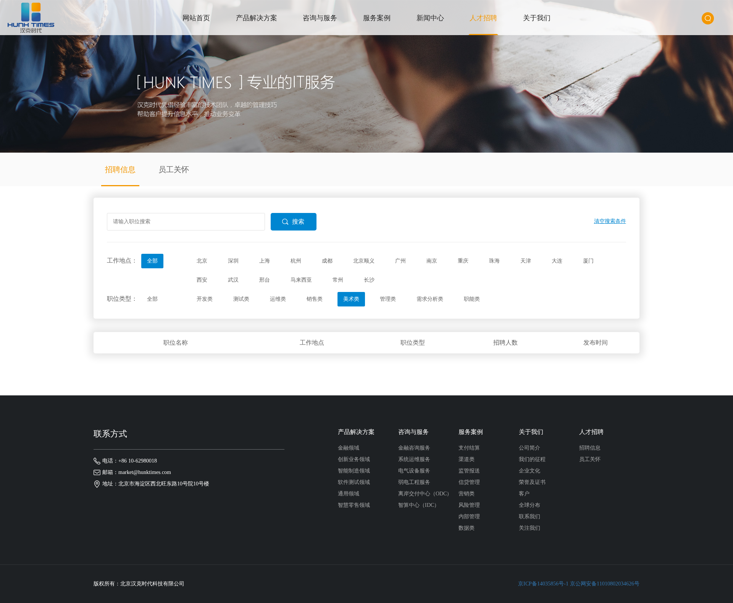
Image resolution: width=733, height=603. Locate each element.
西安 (202, 280)
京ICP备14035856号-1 (543, 584)
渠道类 (467, 459)
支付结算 (469, 448)
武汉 (233, 280)
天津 (525, 261)
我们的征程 (532, 459)
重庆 (463, 261)
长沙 (369, 280)
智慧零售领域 (354, 505)
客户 (524, 494)
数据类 (467, 528)
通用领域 (348, 494)
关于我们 (537, 18)
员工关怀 (173, 169)
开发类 (205, 299)
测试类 (241, 299)
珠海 (494, 261)
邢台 (264, 280)
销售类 (315, 299)
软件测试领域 (354, 482)
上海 (264, 261)
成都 (327, 261)
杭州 (296, 261)
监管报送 (469, 471)
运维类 (278, 299)
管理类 (388, 299)
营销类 (467, 494)
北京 (202, 261)
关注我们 (529, 528)
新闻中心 (430, 18)
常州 (338, 280)
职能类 (472, 299)
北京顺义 (364, 261)
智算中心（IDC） (418, 505)
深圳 (233, 261)
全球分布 (529, 505)
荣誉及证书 (532, 482)
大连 (557, 261)
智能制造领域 (354, 471)
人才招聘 (483, 18)
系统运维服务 (414, 459)
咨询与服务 (320, 18)
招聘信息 (120, 169)
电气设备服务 (414, 471)
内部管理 (469, 516)
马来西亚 (301, 280)
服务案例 (377, 18)
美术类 (351, 299)
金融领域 (348, 448)
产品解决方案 (256, 18)
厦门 (588, 261)
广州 (400, 261)
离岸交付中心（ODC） (425, 494)
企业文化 (529, 471)
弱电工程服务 (414, 482)
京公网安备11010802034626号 (604, 584)
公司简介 (529, 448)
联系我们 (529, 516)
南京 (431, 261)
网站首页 (196, 18)
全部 (152, 261)
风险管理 (469, 505)
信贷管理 (469, 482)
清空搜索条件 (610, 221)
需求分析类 (430, 299)
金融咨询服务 (414, 448)
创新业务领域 (354, 459)
